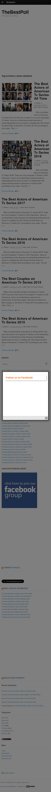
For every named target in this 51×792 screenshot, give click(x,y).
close (46, 418)
